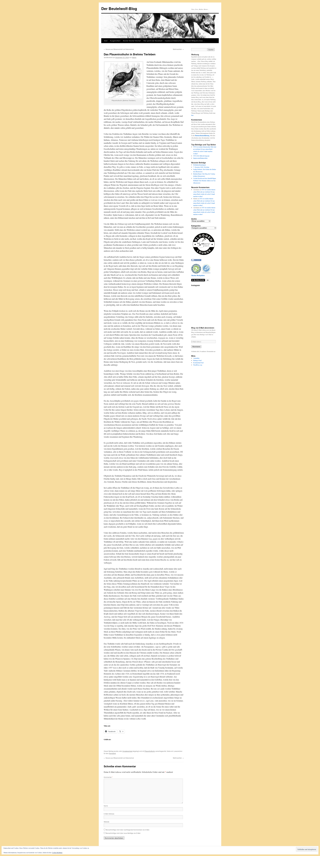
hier (192, 115)
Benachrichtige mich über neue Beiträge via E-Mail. (123, 833)
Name (106, 806)
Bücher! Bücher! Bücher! (132, 40)
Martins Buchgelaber (198, 275)
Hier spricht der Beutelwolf (152, 40)
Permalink (112, 753)
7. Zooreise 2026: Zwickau (201, 167)
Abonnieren (196, 347)
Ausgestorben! (115, 40)
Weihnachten (178, 49)
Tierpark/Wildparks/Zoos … (195, 40)
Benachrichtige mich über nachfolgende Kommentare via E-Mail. (128, 830)
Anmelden (196, 358)
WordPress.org (197, 365)
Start (106, 40)
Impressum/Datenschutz (174, 40)
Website (106, 822)
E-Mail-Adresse (109, 814)
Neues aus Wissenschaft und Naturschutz (119, 49)
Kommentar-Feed (198, 363)
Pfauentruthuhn (149, 751)
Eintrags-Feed (197, 360)
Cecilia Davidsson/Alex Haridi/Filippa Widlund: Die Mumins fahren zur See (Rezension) (204, 180)
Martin (134, 57)
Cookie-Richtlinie (57, 853)
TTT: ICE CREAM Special (201, 156)
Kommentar (108, 777)
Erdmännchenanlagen (199, 165)
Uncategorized (127, 751)
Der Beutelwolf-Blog (119, 8)
